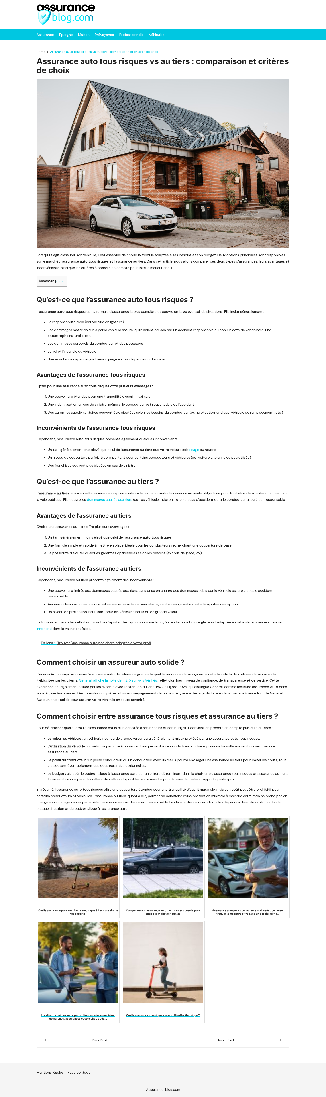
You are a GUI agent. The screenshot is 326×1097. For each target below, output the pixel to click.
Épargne (66, 34)
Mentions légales (50, 1072)
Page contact (79, 1072)
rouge (194, 449)
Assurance (45, 34)
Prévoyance (104, 34)
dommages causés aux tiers (109, 499)
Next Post (226, 1040)
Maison (84, 34)
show (60, 281)
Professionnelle (131, 34)
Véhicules (156, 34)
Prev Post (100, 1040)
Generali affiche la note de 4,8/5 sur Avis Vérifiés (118, 680)
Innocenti (44, 628)
